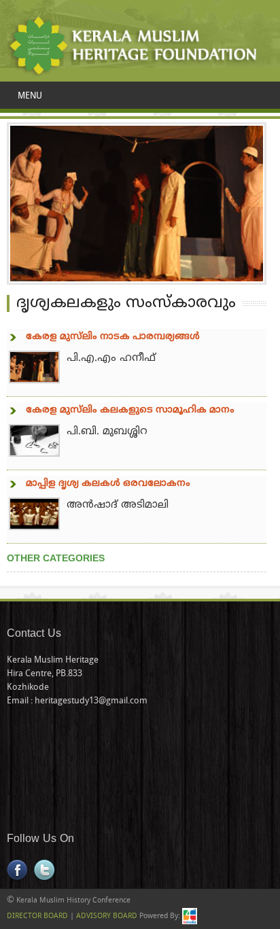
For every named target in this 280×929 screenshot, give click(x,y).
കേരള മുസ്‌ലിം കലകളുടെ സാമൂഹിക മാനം (130, 410)
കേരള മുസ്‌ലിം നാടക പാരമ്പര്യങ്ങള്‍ (113, 337)
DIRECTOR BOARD (37, 916)
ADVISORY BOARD (106, 916)
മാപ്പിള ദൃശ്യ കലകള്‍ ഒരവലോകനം (108, 483)
